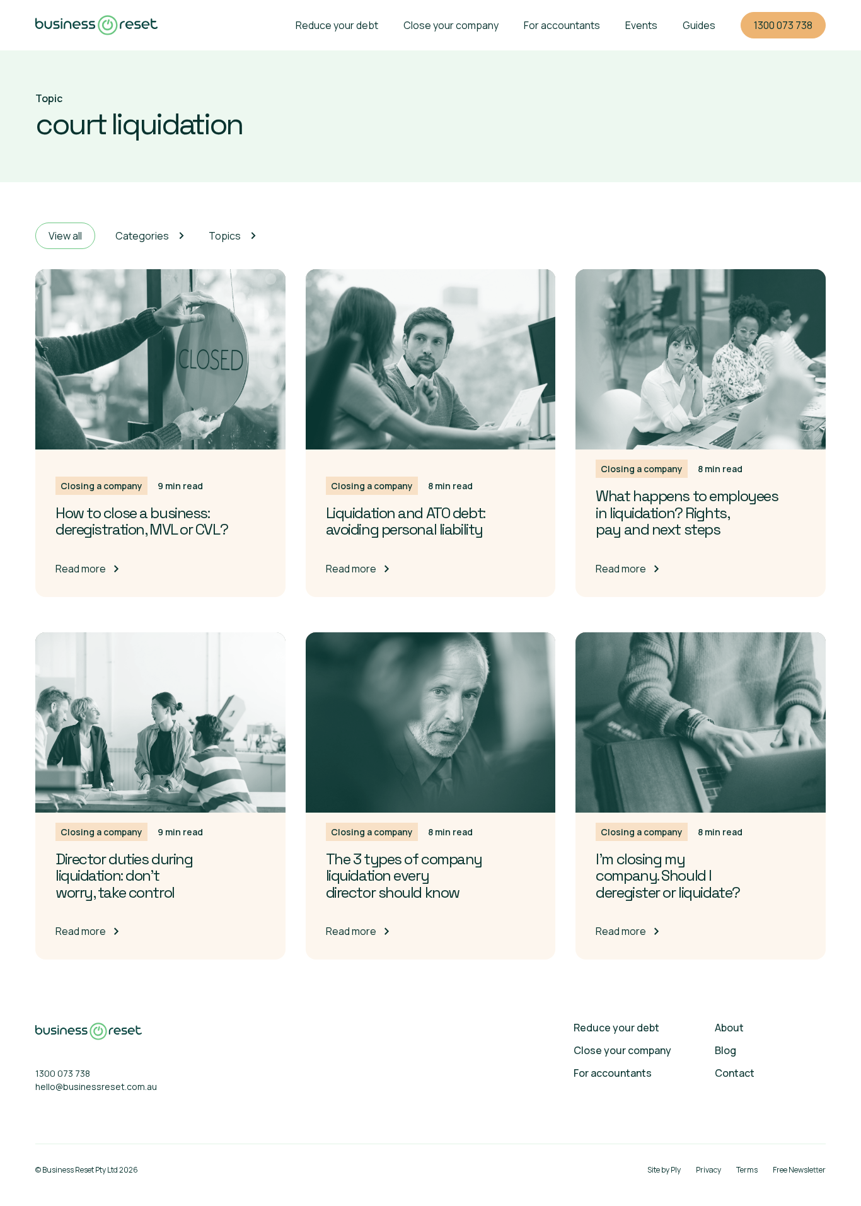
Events (641, 25)
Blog (725, 1050)
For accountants (562, 25)
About (729, 1028)
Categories (142, 236)
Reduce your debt (337, 25)
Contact (734, 1073)
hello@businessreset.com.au (88, 1087)
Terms (747, 1169)
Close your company (451, 25)
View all (65, 236)
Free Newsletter (799, 1169)
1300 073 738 (783, 25)
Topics (225, 236)
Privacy (708, 1169)
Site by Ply (664, 1169)
